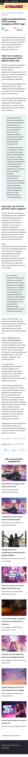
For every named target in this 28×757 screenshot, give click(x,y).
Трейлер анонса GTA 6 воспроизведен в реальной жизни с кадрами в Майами (13, 552)
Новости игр (5, 15)
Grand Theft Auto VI (8, 438)
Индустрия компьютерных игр (15, 13)
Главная (4, 13)
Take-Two (23, 438)
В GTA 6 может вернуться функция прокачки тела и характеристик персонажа (13, 621)
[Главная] (1, 1)
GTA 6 (16, 438)
